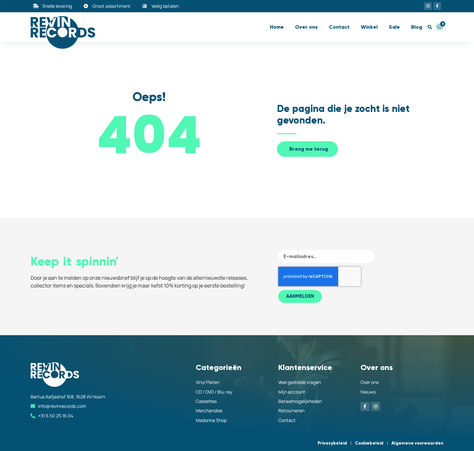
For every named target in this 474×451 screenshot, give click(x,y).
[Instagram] (428, 6)
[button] (430, 27)
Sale (394, 27)
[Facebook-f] (437, 6)
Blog (416, 27)
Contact (339, 27)
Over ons (306, 27)
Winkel (369, 27)
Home (277, 27)
